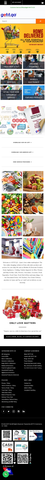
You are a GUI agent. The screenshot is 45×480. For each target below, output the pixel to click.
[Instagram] (19, 411)
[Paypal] (7, 435)
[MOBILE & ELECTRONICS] (33, 77)
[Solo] (24, 458)
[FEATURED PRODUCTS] (33, 92)
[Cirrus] (8, 470)
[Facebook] (3, 411)
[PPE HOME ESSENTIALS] (33, 61)
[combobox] (18, 21)
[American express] (8, 447)
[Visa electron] (21, 447)
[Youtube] (13, 411)
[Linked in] (24, 411)
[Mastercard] (36, 435)
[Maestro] (9, 458)
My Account (16, 2)
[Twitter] (8, 411)
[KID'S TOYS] (11, 77)
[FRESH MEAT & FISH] (11, 61)
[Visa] (20, 435)
